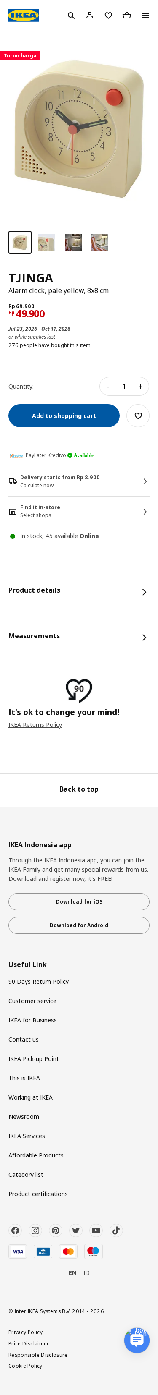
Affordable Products (36, 1155)
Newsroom (23, 1117)
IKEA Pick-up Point (33, 1059)
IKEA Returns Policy (35, 725)
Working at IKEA (30, 1097)
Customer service (32, 1001)
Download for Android (79, 925)
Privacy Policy (25, 1332)
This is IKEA (24, 1078)
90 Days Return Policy (38, 981)
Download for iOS (79, 901)
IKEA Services (26, 1136)
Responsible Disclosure (38, 1354)
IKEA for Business (32, 1020)
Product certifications (38, 1194)
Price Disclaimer (28, 1343)
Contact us (23, 1039)
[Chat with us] (137, 1340)
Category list (25, 1174)
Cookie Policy (25, 1365)
